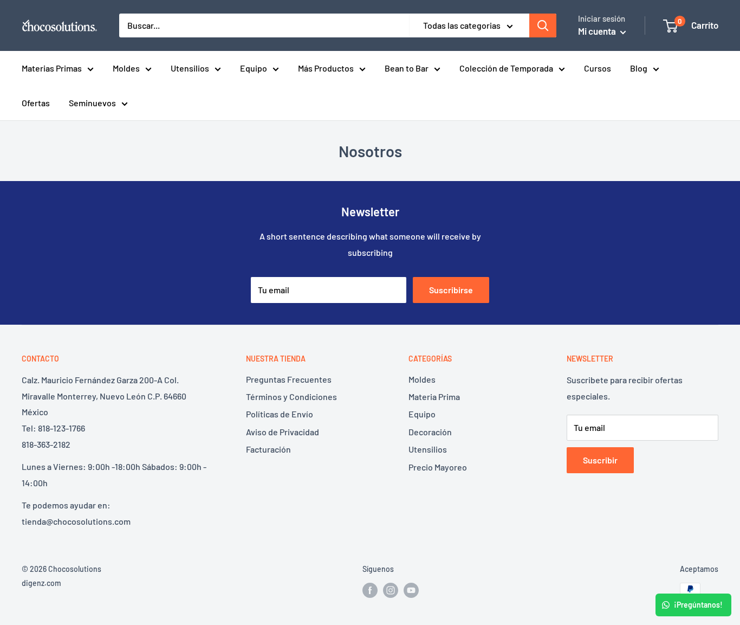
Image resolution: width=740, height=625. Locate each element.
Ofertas (36, 103)
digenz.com (41, 583)
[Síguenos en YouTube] (411, 590)
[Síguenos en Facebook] (370, 590)
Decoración (430, 432)
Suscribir (600, 460)
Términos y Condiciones (291, 396)
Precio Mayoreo (437, 467)
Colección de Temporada (506, 68)
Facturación (268, 449)
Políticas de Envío (279, 414)
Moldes (126, 68)
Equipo (253, 68)
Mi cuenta (598, 30)
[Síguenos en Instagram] (390, 590)
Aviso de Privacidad (282, 432)
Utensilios (190, 68)
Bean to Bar (407, 68)
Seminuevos (92, 103)
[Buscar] (542, 25)
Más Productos (326, 68)
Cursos (597, 68)
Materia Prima (434, 396)
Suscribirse (451, 290)
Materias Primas (52, 68)
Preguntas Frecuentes (289, 379)
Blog (638, 68)
